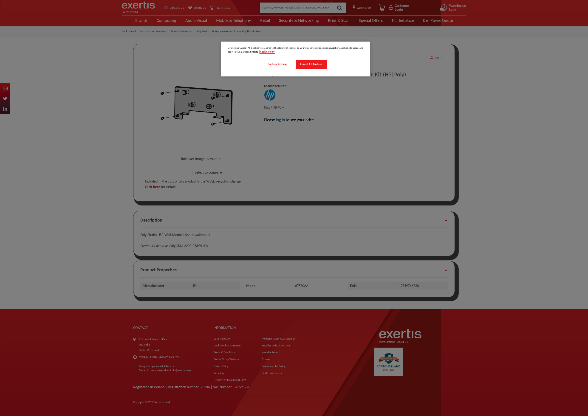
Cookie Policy (267, 52)
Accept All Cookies (311, 64)
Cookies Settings (277, 64)
